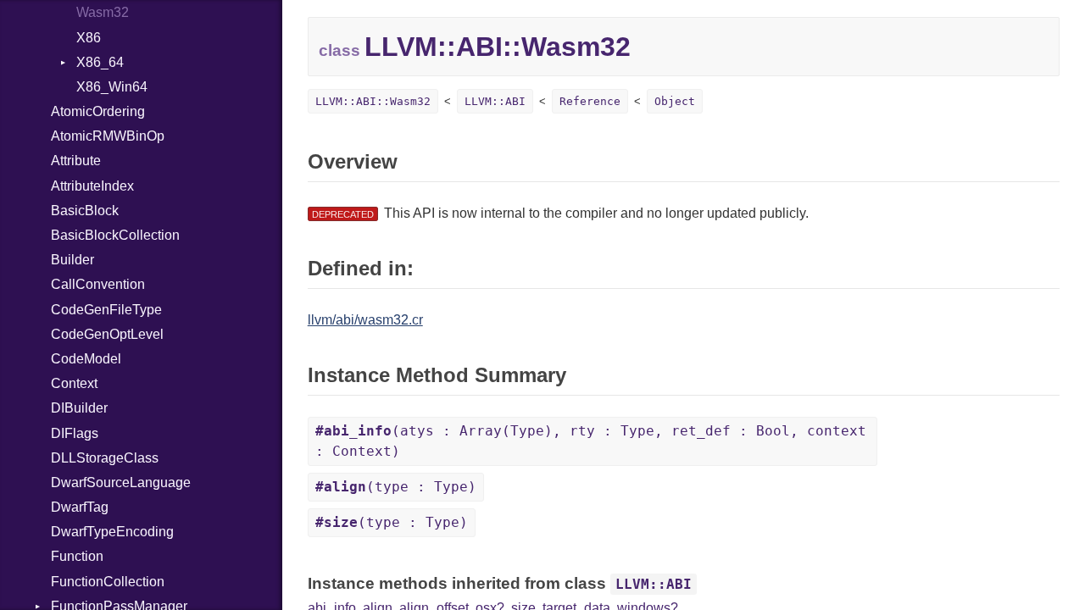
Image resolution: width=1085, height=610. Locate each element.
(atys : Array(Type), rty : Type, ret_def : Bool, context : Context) (590, 441)
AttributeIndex (92, 186)
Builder (72, 259)
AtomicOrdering (98, 111)
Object (674, 101)
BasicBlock (85, 210)
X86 (88, 37)
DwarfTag (79, 507)
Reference (589, 101)
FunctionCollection (107, 581)
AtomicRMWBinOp (107, 136)
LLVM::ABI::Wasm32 (373, 101)
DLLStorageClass (105, 458)
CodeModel (86, 359)
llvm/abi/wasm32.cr (365, 320)
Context (74, 383)
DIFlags (74, 433)
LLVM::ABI (495, 101)
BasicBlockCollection (115, 235)
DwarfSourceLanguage (121, 482)
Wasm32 (102, 12)
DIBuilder (79, 408)
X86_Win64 (111, 87)
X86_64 (100, 62)
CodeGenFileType (106, 309)
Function (77, 556)
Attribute (76, 160)
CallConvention (98, 284)
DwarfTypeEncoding (112, 531)
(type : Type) (395, 487)
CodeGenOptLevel (107, 334)
